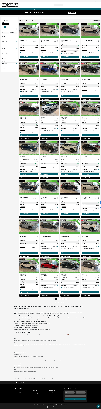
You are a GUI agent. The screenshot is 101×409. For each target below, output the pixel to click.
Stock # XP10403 (63, 78)
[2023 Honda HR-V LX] (29, 69)
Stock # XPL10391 (22, 235)
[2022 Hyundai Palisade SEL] (49, 30)
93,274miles (97, 159)
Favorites (87, 1)
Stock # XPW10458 (43, 156)
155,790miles (97, 120)
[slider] (1, 29)
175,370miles (76, 198)
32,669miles (77, 41)
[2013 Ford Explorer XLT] (29, 265)
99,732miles (35, 120)
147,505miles (97, 198)
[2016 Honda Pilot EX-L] (70, 187)
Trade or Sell (87, 4)
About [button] (92, 4)
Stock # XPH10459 (64, 117)
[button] (10, 1)
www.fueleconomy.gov (21, 345)
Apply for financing (51, 390)
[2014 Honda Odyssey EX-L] (70, 226)
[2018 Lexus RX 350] (29, 108)
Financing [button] (80, 4)
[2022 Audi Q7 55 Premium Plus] (70, 265)
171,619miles (97, 237)
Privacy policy (50, 392)
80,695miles (35, 198)
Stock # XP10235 (22, 156)
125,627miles (35, 237)
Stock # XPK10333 (64, 156)
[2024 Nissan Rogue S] (70, 69)
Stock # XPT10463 (43, 235)
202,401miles (76, 237)
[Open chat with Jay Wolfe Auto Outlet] (98, 406)
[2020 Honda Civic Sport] (49, 265)
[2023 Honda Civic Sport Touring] (29, 30)
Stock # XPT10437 (64, 235)
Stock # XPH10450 (84, 117)
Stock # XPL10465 (43, 78)
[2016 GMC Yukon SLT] (49, 187)
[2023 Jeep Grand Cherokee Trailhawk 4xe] (70, 30)
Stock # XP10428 (84, 156)
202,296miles (97, 277)
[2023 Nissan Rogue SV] (90, 148)
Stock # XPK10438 (23, 78)
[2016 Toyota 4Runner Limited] (90, 69)
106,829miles (56, 41)
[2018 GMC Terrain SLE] (49, 148)
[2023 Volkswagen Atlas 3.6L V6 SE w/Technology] (29, 148)
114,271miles (97, 41)
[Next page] (66, 299)
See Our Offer (72, 12)
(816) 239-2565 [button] (18, 392)
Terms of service (35, 393)
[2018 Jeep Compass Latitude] (29, 187)
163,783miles (56, 159)
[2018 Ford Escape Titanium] (70, 108)
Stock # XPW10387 (23, 274)
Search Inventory (59, 4)
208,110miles (56, 198)
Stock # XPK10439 (84, 235)
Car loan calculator (36, 392)
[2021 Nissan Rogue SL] (29, 226)
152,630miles (35, 159)
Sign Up (75, 399)
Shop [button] (66, 4)
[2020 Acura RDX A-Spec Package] (49, 69)
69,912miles (77, 277)
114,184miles (35, 277)
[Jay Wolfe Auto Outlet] (10, 5)
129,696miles (56, 120)
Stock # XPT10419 (84, 78)
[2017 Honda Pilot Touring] (70, 148)
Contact (97, 4)
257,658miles (56, 237)
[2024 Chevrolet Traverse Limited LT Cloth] (90, 30)
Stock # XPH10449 (43, 274)
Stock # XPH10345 (23, 117)
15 (63, 299)
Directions (50, 393)
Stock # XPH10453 (84, 274)
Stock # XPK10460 (43, 117)
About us (49, 388)
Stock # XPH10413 (64, 274)
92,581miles (56, 277)
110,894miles (76, 120)
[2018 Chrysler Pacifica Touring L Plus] (90, 187)
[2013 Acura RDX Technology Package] (90, 226)
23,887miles (35, 41)
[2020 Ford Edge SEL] (49, 108)
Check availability (25, 56)
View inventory (35, 388)
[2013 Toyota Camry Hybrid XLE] (49, 226)
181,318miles (76, 159)
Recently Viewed (96, 1)
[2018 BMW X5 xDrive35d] (90, 108)
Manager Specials (73, 4)
